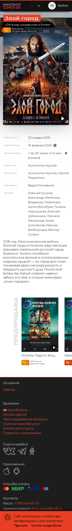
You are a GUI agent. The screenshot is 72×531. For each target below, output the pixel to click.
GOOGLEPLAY (16, 471)
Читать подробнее (46, 525)
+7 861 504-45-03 (26, 503)
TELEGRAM (22, 451)
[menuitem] (31, 5)
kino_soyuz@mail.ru (46, 508)
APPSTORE (6, 471)
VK (9, 451)
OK (32, 451)
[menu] (29, 5)
